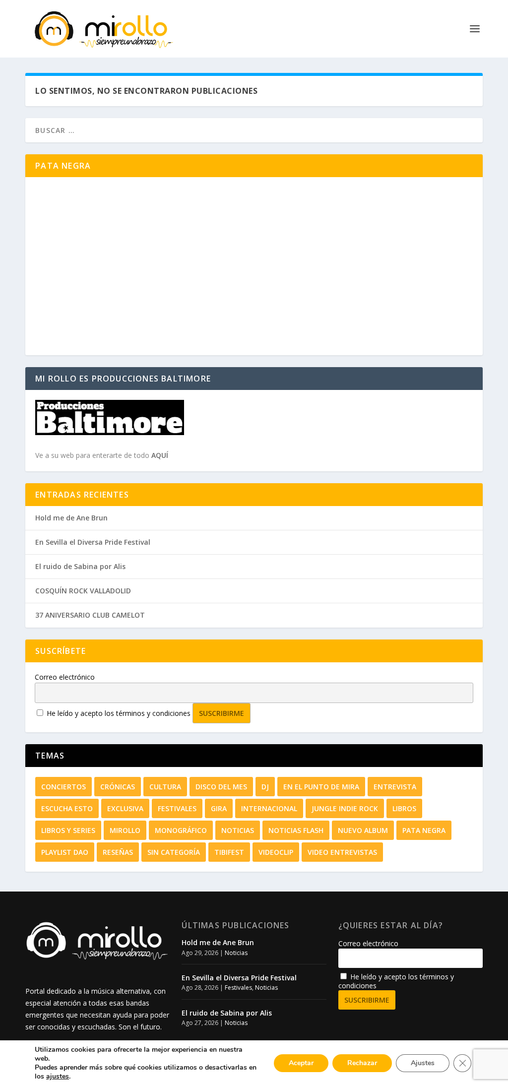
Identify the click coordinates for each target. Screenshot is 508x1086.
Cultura (165, 786)
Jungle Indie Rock (345, 808)
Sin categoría (173, 852)
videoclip (275, 852)
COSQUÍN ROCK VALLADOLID (83, 590)
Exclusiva (125, 808)
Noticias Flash (295, 830)
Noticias (237, 830)
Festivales (177, 808)
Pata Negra (423, 830)
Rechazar (362, 1063)
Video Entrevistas (342, 852)
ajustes (57, 1076)
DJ (265, 786)
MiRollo (125, 830)
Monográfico (181, 830)
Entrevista (395, 786)
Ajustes (423, 1063)
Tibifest (229, 852)
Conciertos (63, 786)
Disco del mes (221, 786)
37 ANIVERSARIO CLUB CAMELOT (90, 615)
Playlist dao (64, 852)
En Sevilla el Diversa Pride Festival (92, 542)
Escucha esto (67, 808)
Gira (219, 808)
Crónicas (117, 786)
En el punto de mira (321, 786)
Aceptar (301, 1063)
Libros (404, 808)
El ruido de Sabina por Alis (80, 566)
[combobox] (254, 130)
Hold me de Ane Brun (71, 517)
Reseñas (118, 852)
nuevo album (363, 830)
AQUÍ (159, 455)
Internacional (269, 808)
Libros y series (68, 830)
